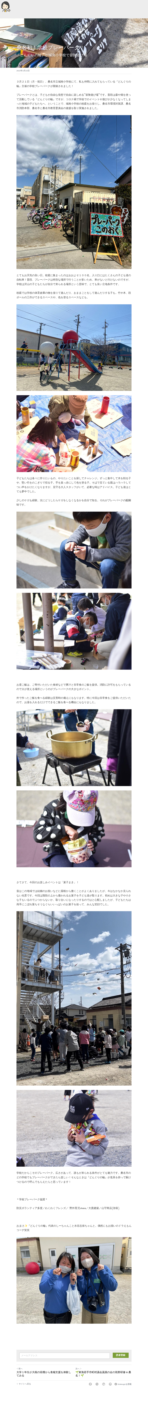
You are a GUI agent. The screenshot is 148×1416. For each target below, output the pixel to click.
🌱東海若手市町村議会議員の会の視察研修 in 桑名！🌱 (103, 1374)
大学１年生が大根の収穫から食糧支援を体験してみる (43, 1374)
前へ (20, 1368)
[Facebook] (90, 1384)
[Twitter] (97, 1384)
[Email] (110, 1384)
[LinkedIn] (103, 1384)
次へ (77, 1368)
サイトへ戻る (25, 1384)
